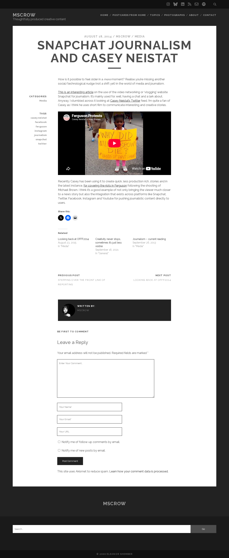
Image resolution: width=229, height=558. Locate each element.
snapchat (41, 139)
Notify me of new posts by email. (83, 450)
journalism (40, 135)
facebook (41, 122)
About (194, 15)
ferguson (41, 126)
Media (140, 36)
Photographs (174, 15)
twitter (42, 143)
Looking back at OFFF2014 (73, 239)
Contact (209, 15)
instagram (41, 131)
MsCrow (24, 15)
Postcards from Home (129, 15)
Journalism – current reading (149, 239)
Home (104, 15)
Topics (155, 15)
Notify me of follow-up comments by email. (91, 442)
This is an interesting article (75, 92)
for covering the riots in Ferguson (105, 185)
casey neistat (39, 117)
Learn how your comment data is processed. (138, 471)
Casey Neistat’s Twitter (125, 100)
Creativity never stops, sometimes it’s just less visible (108, 243)
